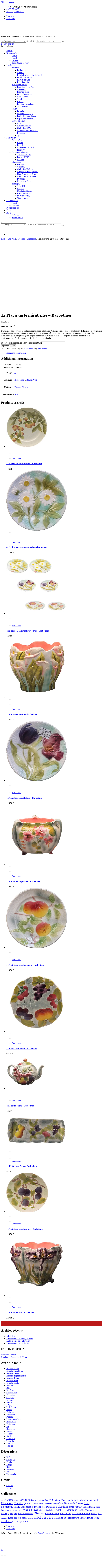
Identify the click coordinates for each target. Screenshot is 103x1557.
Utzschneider (12, 200)
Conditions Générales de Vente (14, 1357)
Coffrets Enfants (24, 126)
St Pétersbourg (23, 196)
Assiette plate (12, 1380)
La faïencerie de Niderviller (18, 1341)
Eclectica (21, 133)
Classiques (16, 162)
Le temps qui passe (20, 152)
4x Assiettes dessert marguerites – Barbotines (26, 547)
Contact (9, 210)
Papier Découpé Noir (26, 118)
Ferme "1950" (74, 1506)
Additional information (16, 353)
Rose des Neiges (24, 193)
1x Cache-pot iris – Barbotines (20, 1312)
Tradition (15, 68)
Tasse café (10, 1438)
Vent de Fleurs (23, 106)
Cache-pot (10, 1459)
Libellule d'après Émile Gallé (49, 1510)
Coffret (9, 1488)
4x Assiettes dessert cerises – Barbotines (24, 463)
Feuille (9, 1462)
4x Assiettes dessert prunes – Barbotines (24, 1229)
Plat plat (9, 1417)
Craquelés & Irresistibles (27, 130)
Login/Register (7, 44)
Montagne (16, 184)
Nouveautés (11, 53)
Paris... (94, 1513)
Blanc (16, 380)
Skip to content (7, 2)
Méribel (20, 159)
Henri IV (21, 150)
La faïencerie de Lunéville (17, 1343)
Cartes (14, 55)
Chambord (21, 89)
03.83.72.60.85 (12, 9)
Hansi (14, 58)
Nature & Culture (19, 84)
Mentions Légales (8, 1355)
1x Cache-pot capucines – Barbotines (23, 881)
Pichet (9, 1409)
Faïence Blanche (21, 387)
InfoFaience (11, 1336)
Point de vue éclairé (25, 104)
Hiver (14, 109)
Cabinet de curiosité (25, 147)
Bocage (20, 164)
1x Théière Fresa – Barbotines (20, 1106)
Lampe (9, 1464)
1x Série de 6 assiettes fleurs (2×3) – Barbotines (27, 631)
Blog (8, 213)
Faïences (15, 215)
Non (16, 394)
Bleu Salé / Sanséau (25, 87)
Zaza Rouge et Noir (20, 63)
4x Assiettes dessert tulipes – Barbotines (24, 798)
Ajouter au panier (8, 346)
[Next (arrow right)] (5, 1555)
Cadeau (9, 1485)
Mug (8, 1405)
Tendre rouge (22, 198)
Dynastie (21, 179)
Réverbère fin (23, 82)
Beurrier (9, 1385)
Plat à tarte (42, 348)
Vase (8, 1472)
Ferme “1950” (23, 157)
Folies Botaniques (24, 94)
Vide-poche (11, 1474)
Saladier (9, 1434)
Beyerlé (20, 145)
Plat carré (10, 1412)
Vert (35, 380)
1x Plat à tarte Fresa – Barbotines (21, 1048)
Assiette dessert (12, 1378)
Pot (7, 1426)
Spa (18, 135)
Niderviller (11, 138)
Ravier (9, 1431)
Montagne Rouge (24, 191)
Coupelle (10, 1397)
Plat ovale (10, 1414)
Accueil (9, 51)
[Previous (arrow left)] (2, 1555)
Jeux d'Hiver (31, 1509)
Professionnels (12, 208)
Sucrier (9, 1436)
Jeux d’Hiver (22, 186)
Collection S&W (24, 128)
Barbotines (21, 70)
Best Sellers (41, 1500)
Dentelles (21, 111)
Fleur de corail (23, 92)
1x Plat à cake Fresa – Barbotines (21, 1166)
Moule (9, 1402)
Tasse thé (10, 1441)
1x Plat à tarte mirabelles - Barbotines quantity (20, 343)
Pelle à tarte (11, 1407)
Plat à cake (11, 1422)
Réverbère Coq (23, 80)
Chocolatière (11, 1393)
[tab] (54, 353)
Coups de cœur (18, 121)
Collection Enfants (25, 169)
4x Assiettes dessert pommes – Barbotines (25, 965)
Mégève (20, 188)
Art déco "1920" (7, 1500)
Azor (19, 123)
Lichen (15, 60)
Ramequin (10, 1429)
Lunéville (10, 65)
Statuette (10, 1469)
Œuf (8, 1467)
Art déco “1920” (24, 155)
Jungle (20, 99)
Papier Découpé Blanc (26, 116)
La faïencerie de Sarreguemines (19, 1338)
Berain (20, 142)
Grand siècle (17, 140)
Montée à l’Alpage (25, 113)
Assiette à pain (12, 1383)
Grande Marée (23, 97)
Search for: (31, 41)
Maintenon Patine (24, 181)
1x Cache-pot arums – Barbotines (21, 714)
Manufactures (17, 217)
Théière (9, 1446)
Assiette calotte (12, 1368)
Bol (8, 1388)
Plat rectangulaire (13, 1419)
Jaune (23, 380)
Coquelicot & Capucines (27, 171)
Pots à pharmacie (24, 77)
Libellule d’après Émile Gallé (29, 75)
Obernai (15, 205)
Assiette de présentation (16, 1376)
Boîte (8, 1457)
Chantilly (21, 167)
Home (3, 239)
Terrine (9, 1443)
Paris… (20, 101)
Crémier (9, 1400)
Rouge (29, 380)
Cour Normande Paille (26, 176)
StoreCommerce (45, 1533)
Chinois (20, 72)
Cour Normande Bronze (27, 174)
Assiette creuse (12, 1373)
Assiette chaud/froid (14, 1371)
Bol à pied (10, 1390)
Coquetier (10, 1395)
